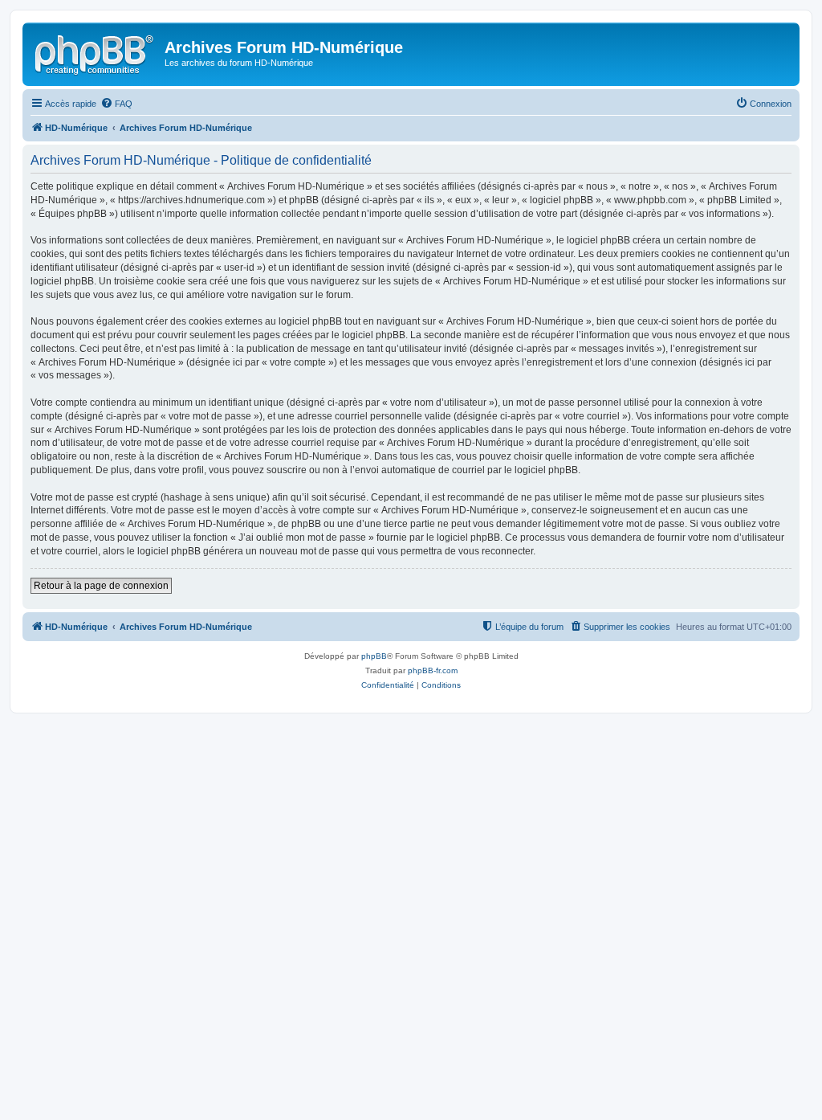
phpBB (374, 656)
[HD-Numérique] (95, 52)
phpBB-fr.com (433, 670)
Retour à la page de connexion (101, 585)
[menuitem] (116, 103)
